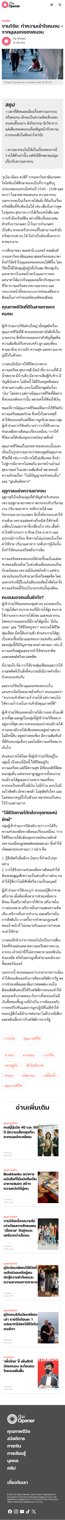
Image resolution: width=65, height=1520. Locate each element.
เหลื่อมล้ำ (50, 1075)
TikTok (28, 1511)
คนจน (9, 1075)
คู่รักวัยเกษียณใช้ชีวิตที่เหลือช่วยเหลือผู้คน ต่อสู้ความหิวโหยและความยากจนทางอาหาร (21, 1275)
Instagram (16, 1511)
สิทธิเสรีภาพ (35, 1065)
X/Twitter (34, 1511)
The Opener (21, 1419)
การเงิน (6, 20)
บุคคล (12, 1460)
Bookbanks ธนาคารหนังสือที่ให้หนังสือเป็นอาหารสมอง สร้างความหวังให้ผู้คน (20, 1181)
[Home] (11, 4)
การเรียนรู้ (16, 1453)
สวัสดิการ (16, 1438)
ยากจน (9, 1055)
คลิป (11, 1468)
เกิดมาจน (28, 1075)
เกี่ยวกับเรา (17, 1482)
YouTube (22, 1511)
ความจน (29, 1055)
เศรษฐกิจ (11, 1065)
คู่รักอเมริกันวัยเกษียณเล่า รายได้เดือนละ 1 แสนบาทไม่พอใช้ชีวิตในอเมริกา (21, 1321)
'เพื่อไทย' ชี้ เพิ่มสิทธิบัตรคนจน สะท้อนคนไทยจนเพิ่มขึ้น (19, 1366)
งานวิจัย (48, 1055)
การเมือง (9, 1357)
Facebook (10, 1511)
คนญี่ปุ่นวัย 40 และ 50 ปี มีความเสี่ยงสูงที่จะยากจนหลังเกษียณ (21, 1132)
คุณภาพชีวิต (32, 1038)
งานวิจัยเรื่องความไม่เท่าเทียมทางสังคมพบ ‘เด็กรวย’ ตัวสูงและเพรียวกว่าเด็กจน (20, 1228)
